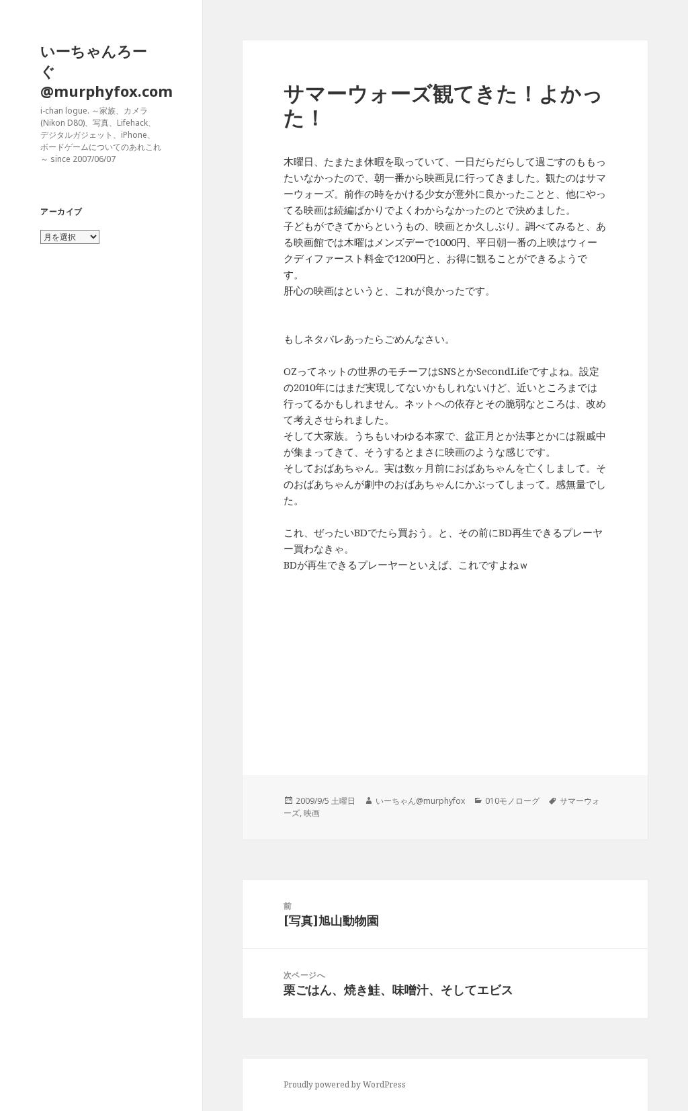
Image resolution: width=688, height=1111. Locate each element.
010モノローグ (512, 801)
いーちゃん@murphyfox (420, 801)
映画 (312, 813)
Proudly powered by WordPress (345, 1084)
